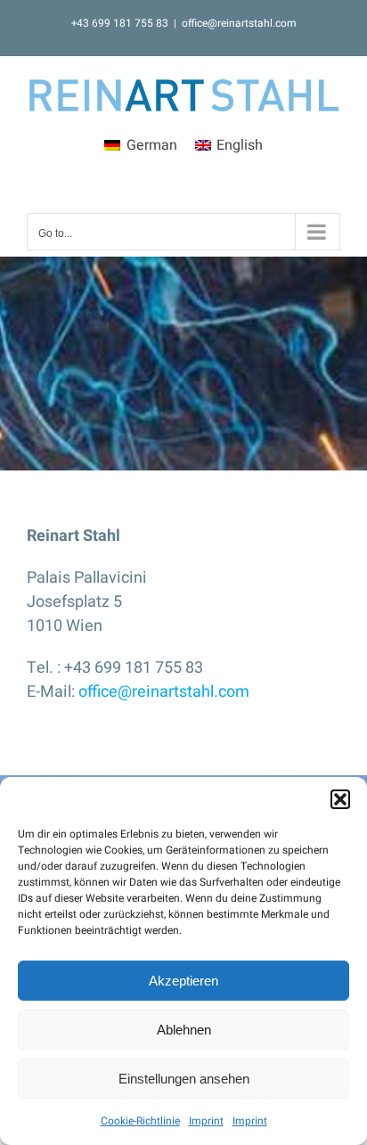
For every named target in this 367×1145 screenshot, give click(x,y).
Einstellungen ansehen (183, 1078)
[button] (340, 799)
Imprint (206, 1121)
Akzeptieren (183, 980)
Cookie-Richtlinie (140, 1121)
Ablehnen (184, 1029)
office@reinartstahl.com (239, 23)
